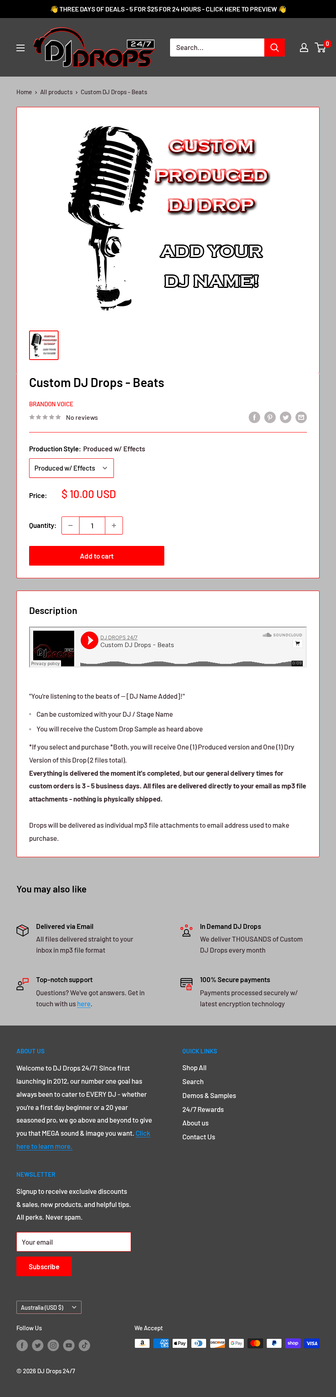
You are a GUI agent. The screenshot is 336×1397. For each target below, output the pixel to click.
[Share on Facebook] (254, 416)
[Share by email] (301, 416)
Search (193, 1081)
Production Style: (87, 448)
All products (56, 91)
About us (195, 1123)
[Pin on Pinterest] (270, 416)
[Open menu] (20, 48)
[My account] (304, 47)
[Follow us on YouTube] (69, 1344)
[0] (321, 47)
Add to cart (97, 556)
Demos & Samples (209, 1095)
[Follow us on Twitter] (37, 1344)
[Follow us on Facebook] (22, 1344)
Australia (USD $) (42, 1307)
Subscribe (44, 1266)
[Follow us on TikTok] (84, 1344)
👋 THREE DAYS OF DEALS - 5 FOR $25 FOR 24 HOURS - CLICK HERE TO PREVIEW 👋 (168, 9)
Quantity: (43, 525)
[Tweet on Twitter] (285, 416)
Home (24, 91)
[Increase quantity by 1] (114, 525)
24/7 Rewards (203, 1109)
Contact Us (198, 1136)
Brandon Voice (51, 404)
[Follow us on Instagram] (53, 1344)
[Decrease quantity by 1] (70, 525)
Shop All (194, 1067)
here (84, 1003)
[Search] (274, 47)
